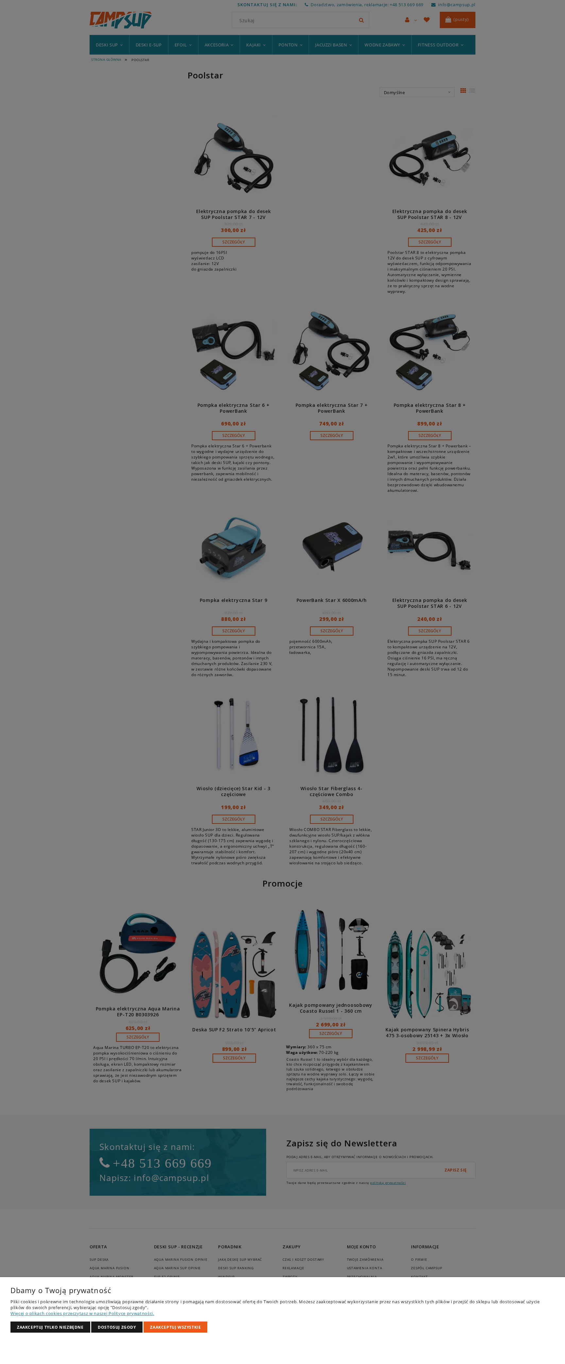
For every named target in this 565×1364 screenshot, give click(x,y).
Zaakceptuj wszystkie (175, 1327)
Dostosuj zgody (117, 1327)
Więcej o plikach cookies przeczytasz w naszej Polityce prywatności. (82, 1313)
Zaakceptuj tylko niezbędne (50, 1327)
